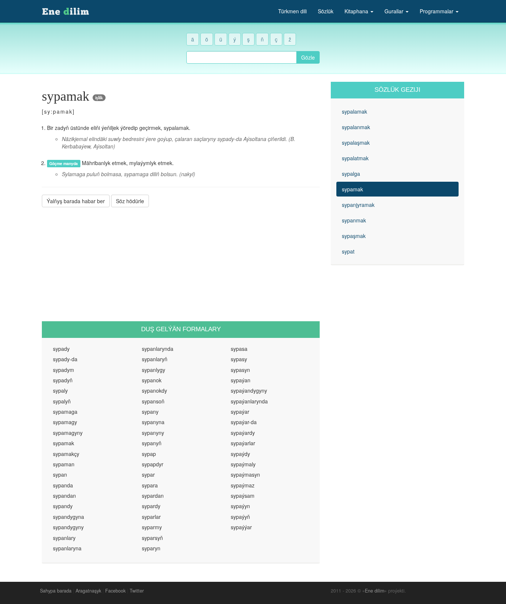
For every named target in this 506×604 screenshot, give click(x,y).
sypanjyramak (358, 204)
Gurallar (395, 11)
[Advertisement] (181, 264)
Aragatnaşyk (88, 590)
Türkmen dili (292, 11)
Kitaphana (357, 11)
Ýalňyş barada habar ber (76, 201)
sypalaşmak (356, 142)
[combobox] (241, 57)
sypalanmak (356, 127)
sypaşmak (354, 235)
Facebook (115, 590)
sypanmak (354, 220)
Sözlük (325, 11)
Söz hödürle (130, 201)
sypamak (352, 189)
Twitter (137, 590)
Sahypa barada (55, 590)
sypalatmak (355, 158)
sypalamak (354, 111)
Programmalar (437, 11)
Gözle (308, 57)
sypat (348, 251)
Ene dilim (374, 590)
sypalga (351, 173)
